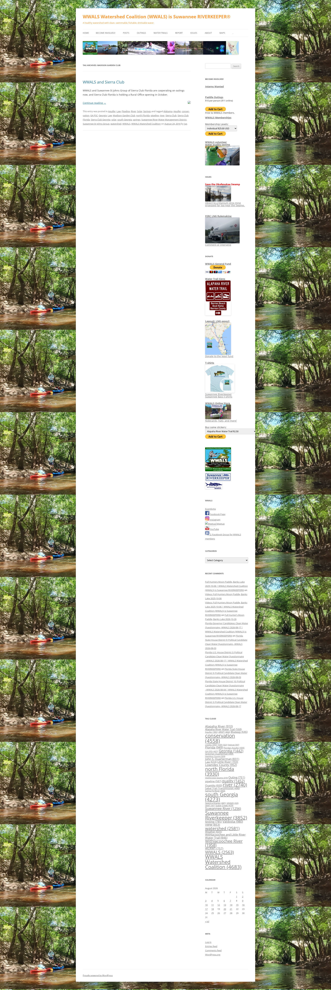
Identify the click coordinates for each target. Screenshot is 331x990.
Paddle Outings (214, 97)
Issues (193, 32)
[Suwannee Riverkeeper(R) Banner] (218, 480)
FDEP (222, 745)
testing (213, 822)
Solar (139, 111)
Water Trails (161, 32)
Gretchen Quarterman (219, 753)
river (162, 115)
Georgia (103, 115)
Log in (208, 942)
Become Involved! (105, 32)
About (208, 32)
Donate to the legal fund (219, 356)
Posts (126, 32)
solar (113, 119)
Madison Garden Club (124, 115)
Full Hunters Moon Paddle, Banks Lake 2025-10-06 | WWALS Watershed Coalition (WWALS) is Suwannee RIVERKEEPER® (226, 586)
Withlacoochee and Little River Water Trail (225, 835)
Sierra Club (171, 115)
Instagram (214, 519)
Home (86, 32)
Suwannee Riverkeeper (226, 815)
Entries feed (211, 946)
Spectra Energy (215, 803)
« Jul (207, 921)
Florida (214, 747)
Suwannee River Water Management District (164, 119)
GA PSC (94, 115)
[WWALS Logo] (218, 470)
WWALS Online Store (217, 403)
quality (233, 780)
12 (218, 904)
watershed (116, 123)
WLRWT (214, 848)
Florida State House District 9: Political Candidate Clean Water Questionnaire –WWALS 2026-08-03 (226, 673)
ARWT (224, 732)
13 (225, 904)
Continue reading (94, 103)
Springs (147, 111)
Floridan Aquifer (234, 747)
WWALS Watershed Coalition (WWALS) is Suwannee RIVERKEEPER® (156, 16)
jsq (185, 123)
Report (179, 32)
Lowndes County (221, 765)
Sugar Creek (224, 805)
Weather (213, 831)
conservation (220, 738)
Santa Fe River (215, 790)
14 (231, 904)
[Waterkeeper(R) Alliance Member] (213, 488)
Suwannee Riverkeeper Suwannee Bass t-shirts (218, 395)
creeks (211, 744)
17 (206, 909)
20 (225, 909)
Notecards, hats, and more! (221, 420)
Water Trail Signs (215, 278)
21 (231, 909)
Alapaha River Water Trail (223, 729)
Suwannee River (223, 808)
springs (136, 119)
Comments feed (213, 950)
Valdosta (233, 821)
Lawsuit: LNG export (217, 321)
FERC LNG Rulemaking (218, 216)
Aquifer (112, 111)
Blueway (239, 732)
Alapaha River (219, 726)
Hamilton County (215, 756)
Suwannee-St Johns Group (96, 123)
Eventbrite (210, 508)
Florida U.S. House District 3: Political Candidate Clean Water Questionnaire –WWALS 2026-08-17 (226, 702)
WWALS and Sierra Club (103, 82)
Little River (227, 762)
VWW (212, 825)
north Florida (143, 115)
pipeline (155, 115)
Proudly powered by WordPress (98, 975)
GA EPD (211, 751)
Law (119, 111)
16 (243, 904)
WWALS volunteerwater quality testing (217, 143)
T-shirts (209, 362)
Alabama (167, 111)
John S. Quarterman (222, 759)
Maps (222, 32)
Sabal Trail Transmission (222, 788)
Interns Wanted (214, 86)
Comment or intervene (218, 244)
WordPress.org (212, 954)
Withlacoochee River (224, 843)
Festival (233, 744)
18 (212, 909)
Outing (236, 777)
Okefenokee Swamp (216, 778)
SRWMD (232, 803)
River (133, 111)
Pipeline (126, 111)
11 (212, 904)
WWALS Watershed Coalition (146, 123)
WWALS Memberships (218, 117)
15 (237, 904)
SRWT (210, 805)
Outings (141, 32)
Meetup (220, 523)
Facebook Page (217, 514)
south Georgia (124, 119)
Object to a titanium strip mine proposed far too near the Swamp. (225, 204)
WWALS (126, 123)
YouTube (214, 529)
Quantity (213, 785)
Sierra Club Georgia (100, 119)
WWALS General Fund (218, 263)
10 (206, 904)
